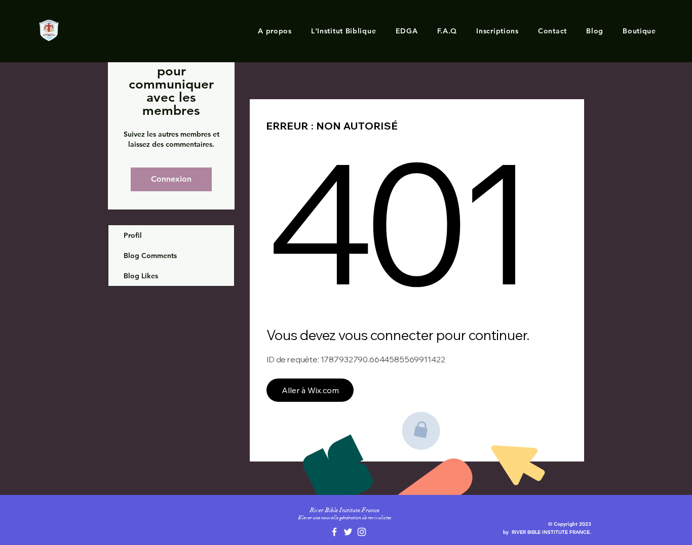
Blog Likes (141, 275)
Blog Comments (150, 255)
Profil (133, 235)
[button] (274, 30)
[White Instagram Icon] (361, 531)
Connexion (171, 179)
